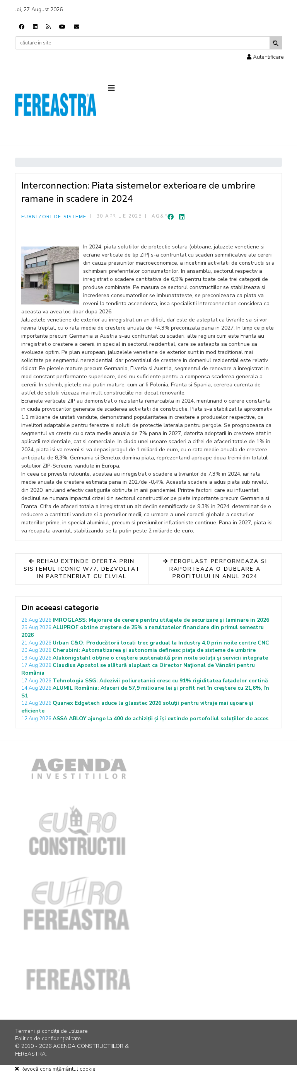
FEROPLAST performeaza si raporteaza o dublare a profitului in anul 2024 (217, 569)
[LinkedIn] (181, 217)
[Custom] (48, 27)
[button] (265, 57)
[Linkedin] (35, 27)
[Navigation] (125, 88)
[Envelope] (76, 27)
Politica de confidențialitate (48, 1038)
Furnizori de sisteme (54, 217)
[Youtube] (62, 27)
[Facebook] (21, 27)
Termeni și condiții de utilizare (51, 1031)
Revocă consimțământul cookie (57, 1069)
